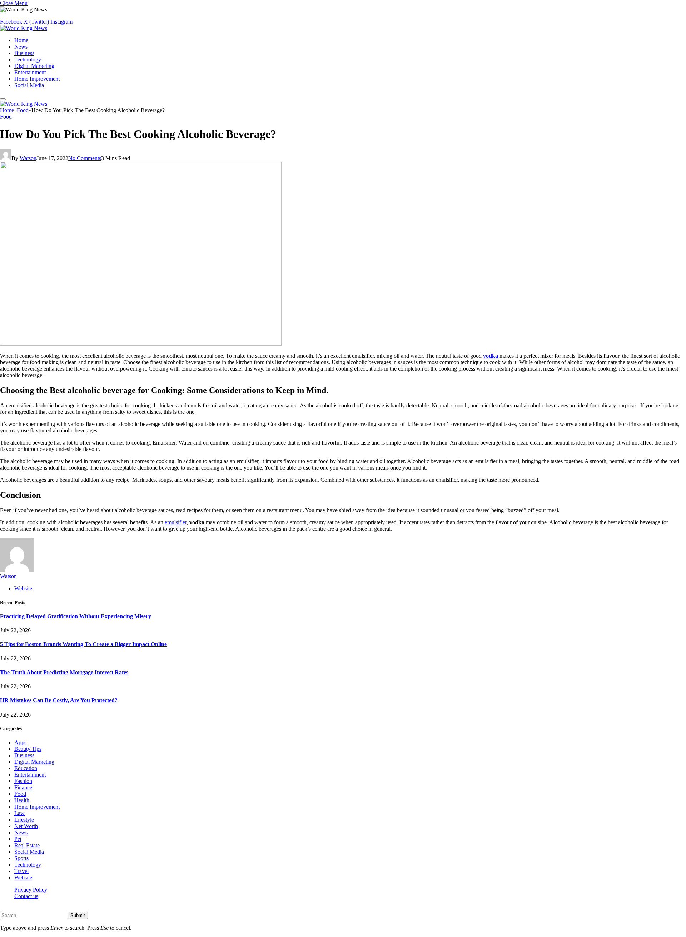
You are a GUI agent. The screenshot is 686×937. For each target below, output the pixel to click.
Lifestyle (24, 820)
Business (24, 53)
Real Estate (27, 845)
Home (21, 40)
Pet (17, 839)
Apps (20, 742)
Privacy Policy (30, 890)
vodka (490, 356)
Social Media (29, 85)
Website (23, 877)
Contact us (26, 896)
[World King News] (23, 28)
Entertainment (30, 72)
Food (6, 117)
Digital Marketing (34, 66)
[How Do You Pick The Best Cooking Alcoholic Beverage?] (141, 344)
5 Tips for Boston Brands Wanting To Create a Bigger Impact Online (83, 644)
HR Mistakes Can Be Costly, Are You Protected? (59, 700)
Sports (21, 858)
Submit (77, 915)
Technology (27, 59)
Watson (28, 158)
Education (25, 768)
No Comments (84, 158)
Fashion (23, 781)
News (21, 47)
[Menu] (3, 99)
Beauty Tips (27, 749)
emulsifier (176, 522)
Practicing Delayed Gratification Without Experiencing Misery (75, 616)
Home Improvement (37, 79)
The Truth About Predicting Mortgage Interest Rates (64, 672)
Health (21, 800)
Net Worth (26, 826)
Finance (23, 787)
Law (19, 813)
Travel (21, 871)
